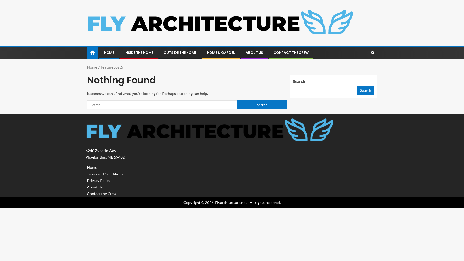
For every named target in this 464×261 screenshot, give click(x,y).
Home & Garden (221, 52)
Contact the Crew (291, 52)
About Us (254, 52)
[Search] (373, 53)
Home (109, 52)
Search (299, 81)
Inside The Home (138, 52)
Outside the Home (180, 52)
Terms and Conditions (105, 174)
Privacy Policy (98, 180)
